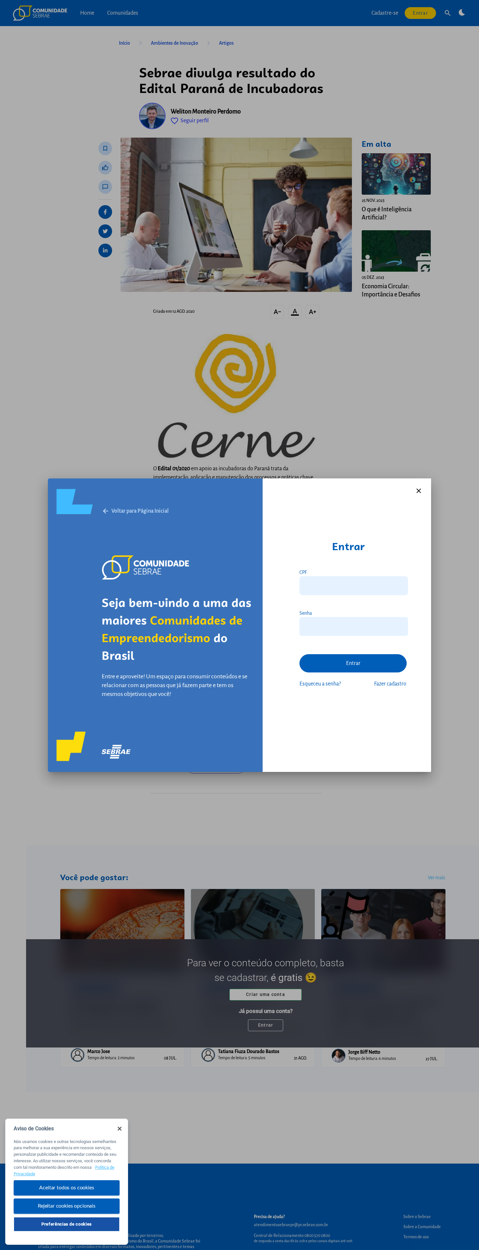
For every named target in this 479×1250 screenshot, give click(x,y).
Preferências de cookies (66, 1224)
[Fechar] (119, 1129)
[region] (66, 1182)
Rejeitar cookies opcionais (66, 1206)
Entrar (353, 663)
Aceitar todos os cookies (66, 1187)
